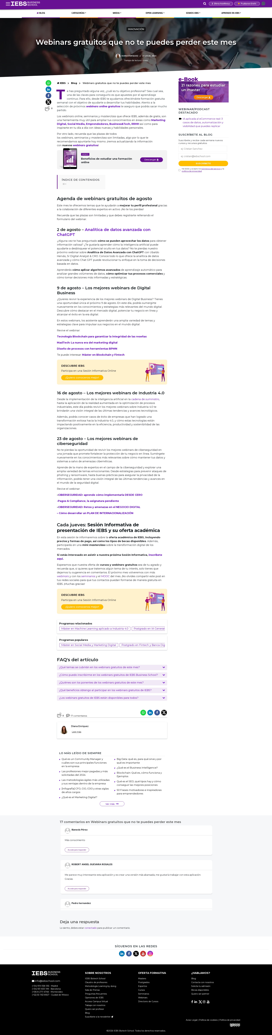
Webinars (142, 998)
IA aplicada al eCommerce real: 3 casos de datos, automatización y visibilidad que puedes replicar (203, 122)
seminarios (88, 576)
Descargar (150, 159)
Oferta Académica (221, 3)
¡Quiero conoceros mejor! (82, 377)
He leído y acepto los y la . (203, 169)
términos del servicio (211, 168)
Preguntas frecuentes (96, 994)
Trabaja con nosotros (95, 1005)
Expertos (142, 986)
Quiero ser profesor (94, 1009)
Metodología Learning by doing (100, 986)
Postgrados (143, 982)
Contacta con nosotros (202, 982)
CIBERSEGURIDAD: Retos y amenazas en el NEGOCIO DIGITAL (99, 507)
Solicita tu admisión (200, 986)
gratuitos (85, 145)
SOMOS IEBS (192, 12)
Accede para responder (77, 850)
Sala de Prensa (92, 990)
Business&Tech (119, 124)
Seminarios (143, 994)
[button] (112, 667)
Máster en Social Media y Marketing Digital (88, 645)
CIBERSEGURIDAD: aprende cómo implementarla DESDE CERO (100, 494)
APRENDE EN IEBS (230, 12)
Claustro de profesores (96, 982)
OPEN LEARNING (154, 12)
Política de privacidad (229, 1020)
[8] (47, 108)
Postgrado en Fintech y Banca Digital (145, 645)
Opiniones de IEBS (94, 998)
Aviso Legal (191, 1020)
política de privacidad (192, 171)
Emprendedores (97, 124)
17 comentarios (79, 715)
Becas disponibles (200, 990)
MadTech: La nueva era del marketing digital (87, 342)
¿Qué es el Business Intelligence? (137, 767)
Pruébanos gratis (248, 3)
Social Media (76, 124)
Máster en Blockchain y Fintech (103, 354)
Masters (142, 978)
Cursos (141, 990)
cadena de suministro (145, 399)
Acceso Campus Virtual (96, 1001)
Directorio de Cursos (148, 1001)
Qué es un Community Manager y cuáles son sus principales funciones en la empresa (84, 763)
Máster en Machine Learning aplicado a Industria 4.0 (94, 628)
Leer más (76, 732)
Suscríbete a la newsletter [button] (98, 1017)
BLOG (42, 12)
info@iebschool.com (47, 981)
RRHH (135, 124)
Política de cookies (208, 1020)
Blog (74, 83)
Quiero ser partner (200, 994)
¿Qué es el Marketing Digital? (79, 797)
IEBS (62, 83)
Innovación (136, 29)
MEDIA (116, 12)
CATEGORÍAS (78, 12)
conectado (91, 928)
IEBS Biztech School (95, 978)
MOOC (105, 576)
